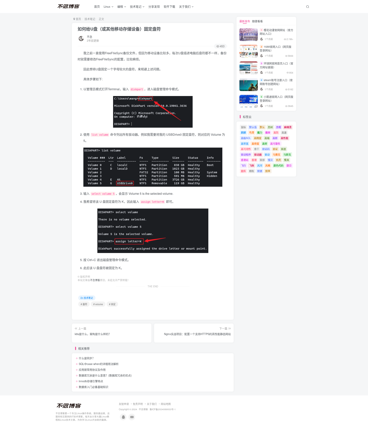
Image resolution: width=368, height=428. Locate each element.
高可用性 (246, 149)
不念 (89, 37)
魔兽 (267, 132)
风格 (267, 165)
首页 (97, 6)
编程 (120, 6)
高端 (266, 138)
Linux (107, 6)
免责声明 (138, 404)
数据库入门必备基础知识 (93, 387)
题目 (289, 165)
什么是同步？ (87, 358)
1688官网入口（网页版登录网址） (275, 48)
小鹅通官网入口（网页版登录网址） (276, 98)
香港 (254, 160)
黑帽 (278, 127)
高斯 (275, 138)
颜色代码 (278, 165)
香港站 (244, 160)
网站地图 (166, 404)
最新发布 (244, 21)
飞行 (243, 165)
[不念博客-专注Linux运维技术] (69, 405)
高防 (276, 132)
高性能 (284, 138)
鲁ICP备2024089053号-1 (163, 409)
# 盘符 (84, 304)
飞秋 (251, 165)
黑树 (270, 127)
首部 (262, 160)
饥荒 (278, 160)
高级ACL (246, 138)
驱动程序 (246, 154)
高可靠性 (275, 143)
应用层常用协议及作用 (92, 369)
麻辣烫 (288, 127)
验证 (275, 149)
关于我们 (152, 404)
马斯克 (287, 154)
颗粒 (251, 171)
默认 (262, 127)
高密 (264, 143)
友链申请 (124, 404)
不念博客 (95, 280)
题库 (243, 171)
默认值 (253, 127)
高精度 (257, 138)
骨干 (256, 149)
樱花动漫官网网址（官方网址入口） (276, 32)
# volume (98, 304)
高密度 (255, 143)
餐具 (286, 160)
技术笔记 (135, 6)
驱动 (267, 154)
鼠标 (243, 127)
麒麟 (243, 132)
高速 (284, 132)
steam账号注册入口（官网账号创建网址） (276, 82)
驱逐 (283, 149)
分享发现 (154, 6)
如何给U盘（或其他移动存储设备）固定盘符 (119, 29)
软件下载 (169, 6)
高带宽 (244, 143)
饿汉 (270, 160)
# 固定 (112, 304)
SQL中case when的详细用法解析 (99, 364)
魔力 (259, 132)
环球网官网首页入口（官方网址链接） (276, 65)
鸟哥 (251, 132)
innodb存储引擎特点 (91, 381)
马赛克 (276, 154)
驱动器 (258, 154)
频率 (267, 171)
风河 (259, 165)
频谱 (259, 171)
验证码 (266, 149)
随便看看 (257, 21)
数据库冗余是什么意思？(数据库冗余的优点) (105, 375)
